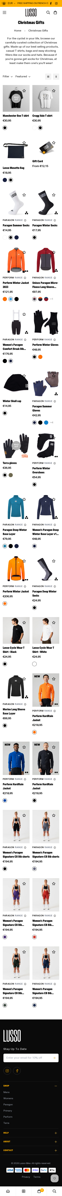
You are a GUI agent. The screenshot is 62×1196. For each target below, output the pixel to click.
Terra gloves (10, 463)
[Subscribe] (54, 1058)
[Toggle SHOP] (56, 1086)
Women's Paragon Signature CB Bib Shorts (13, 923)
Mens (6, 1092)
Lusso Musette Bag (13, 168)
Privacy (26, 1177)
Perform (7, 1117)
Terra (6, 1123)
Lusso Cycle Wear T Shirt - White (43, 650)
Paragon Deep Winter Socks (44, 593)
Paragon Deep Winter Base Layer (15, 532)
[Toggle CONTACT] (56, 1150)
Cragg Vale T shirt (42, 116)
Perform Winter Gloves (45, 345)
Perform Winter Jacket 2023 (16, 285)
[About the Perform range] (25, 277)
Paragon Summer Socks (16, 225)
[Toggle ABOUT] (56, 1142)
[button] (55, 12)
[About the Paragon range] (25, 220)
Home (17, 30)
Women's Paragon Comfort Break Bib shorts (13, 347)
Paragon (8, 1104)
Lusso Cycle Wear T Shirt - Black (13, 650)
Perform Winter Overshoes (41, 470)
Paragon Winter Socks (44, 225)
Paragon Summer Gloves (42, 408)
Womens (8, 1098)
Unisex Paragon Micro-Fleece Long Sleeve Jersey (45, 285)
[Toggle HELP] (56, 1133)
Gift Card (37, 161)
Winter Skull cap (12, 401)
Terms (36, 1177)
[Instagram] (7, 1071)
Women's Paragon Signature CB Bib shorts (16, 854)
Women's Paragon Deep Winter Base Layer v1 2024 (45, 532)
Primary (7, 1111)
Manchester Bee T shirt (16, 116)
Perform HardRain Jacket (42, 718)
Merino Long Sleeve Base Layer (14, 711)
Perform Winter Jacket (16, 591)
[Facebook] (17, 1071)
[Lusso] (31, 12)
